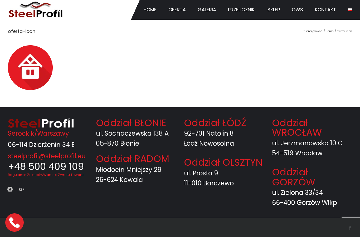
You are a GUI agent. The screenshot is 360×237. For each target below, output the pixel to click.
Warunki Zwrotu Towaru (63, 174)
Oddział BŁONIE (131, 123)
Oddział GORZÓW (293, 177)
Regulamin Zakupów (25, 174)
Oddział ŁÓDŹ (215, 123)
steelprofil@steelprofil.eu (47, 156)
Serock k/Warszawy (38, 133)
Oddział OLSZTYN (223, 162)
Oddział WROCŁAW (297, 127)
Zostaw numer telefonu (15, 222)
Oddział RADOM (132, 158)
